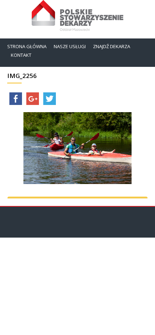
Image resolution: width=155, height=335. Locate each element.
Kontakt (21, 55)
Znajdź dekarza (111, 46)
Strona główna (26, 46)
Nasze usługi (70, 46)
